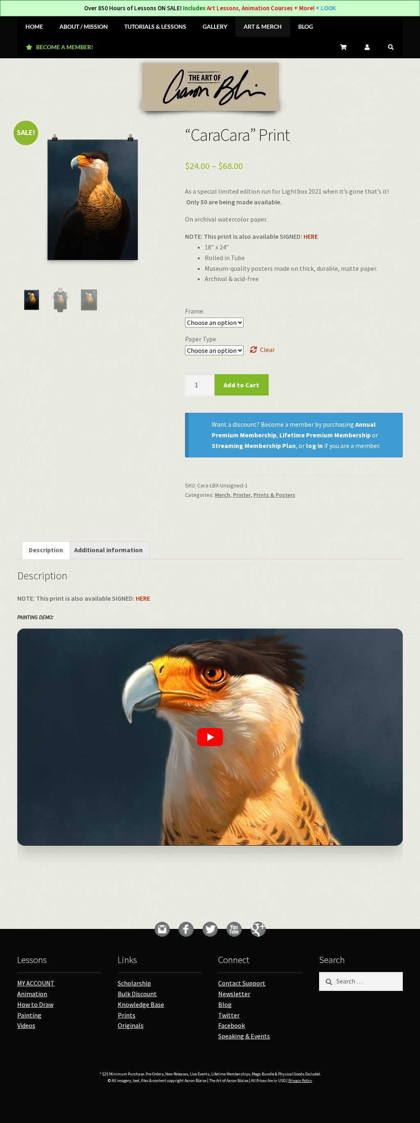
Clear (267, 349)
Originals (131, 1025)
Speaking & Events (244, 1036)
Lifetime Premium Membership (325, 435)
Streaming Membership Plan (254, 445)
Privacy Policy (300, 1080)
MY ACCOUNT (36, 983)
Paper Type (200, 339)
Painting (29, 1015)
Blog (225, 1004)
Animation (32, 994)
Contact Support (241, 983)
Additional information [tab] (108, 550)
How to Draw (35, 1004)
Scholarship (134, 983)
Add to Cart (241, 385)
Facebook (231, 1025)
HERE (311, 236)
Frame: (194, 311)
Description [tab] (46, 550)
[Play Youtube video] (210, 737)
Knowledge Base (141, 1004)
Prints (126, 1015)
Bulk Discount (137, 994)
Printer (242, 495)
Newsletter (234, 994)
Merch (222, 495)
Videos (26, 1025)
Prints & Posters (274, 495)
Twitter (229, 1015)
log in (314, 445)
